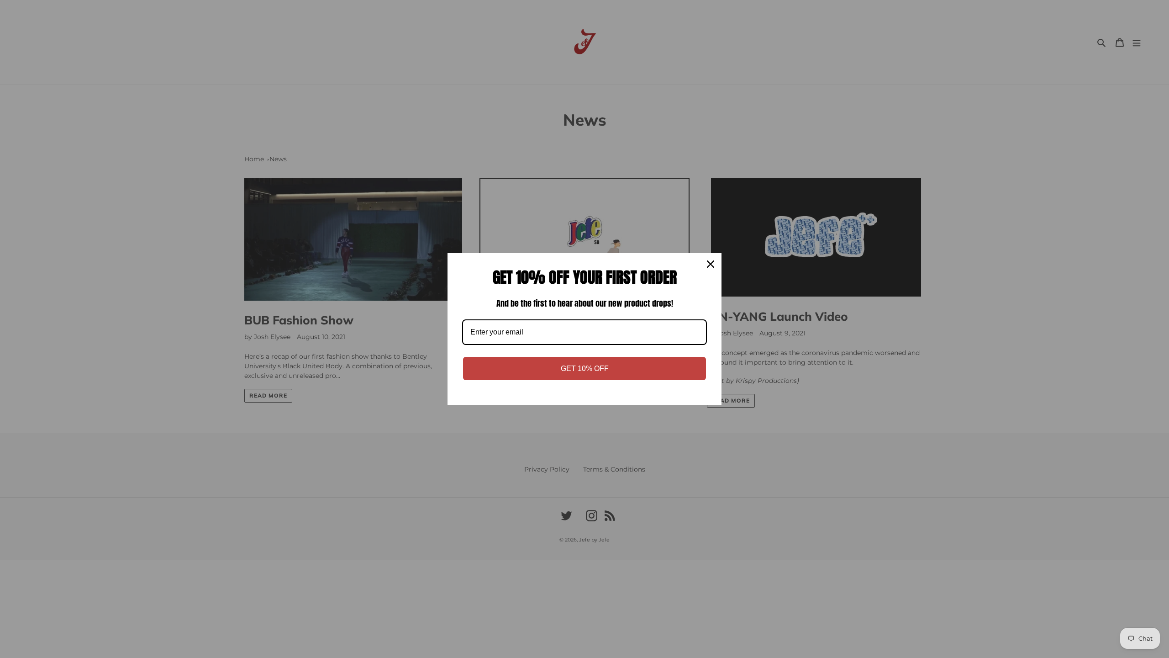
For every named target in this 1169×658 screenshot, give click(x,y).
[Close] (710, 264)
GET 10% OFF (585, 368)
